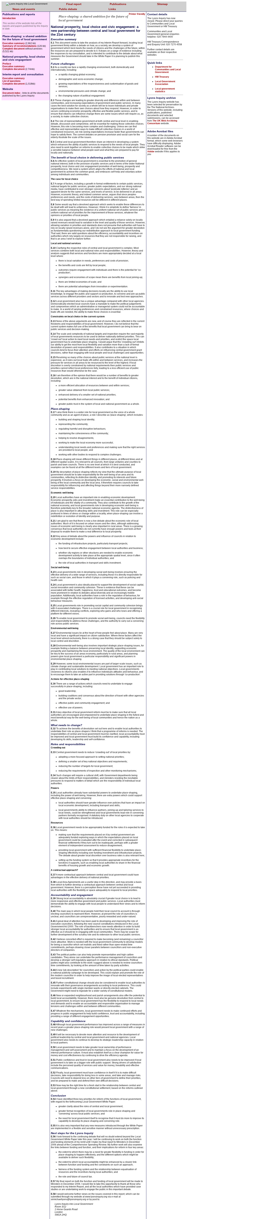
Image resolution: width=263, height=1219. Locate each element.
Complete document (14, 48)
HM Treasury (162, 76)
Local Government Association (165, 82)
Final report (73, 4)
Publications (118, 4)
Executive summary (14, 43)
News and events (24, 9)
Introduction (9, 18)
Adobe (150, 151)
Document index (11, 93)
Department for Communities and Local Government (168, 69)
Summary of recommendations (20, 46)
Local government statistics (165, 90)
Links (112, 9)
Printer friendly (137, 14)
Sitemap (162, 4)
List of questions (12, 81)
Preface (7, 63)
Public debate (68, 9)
